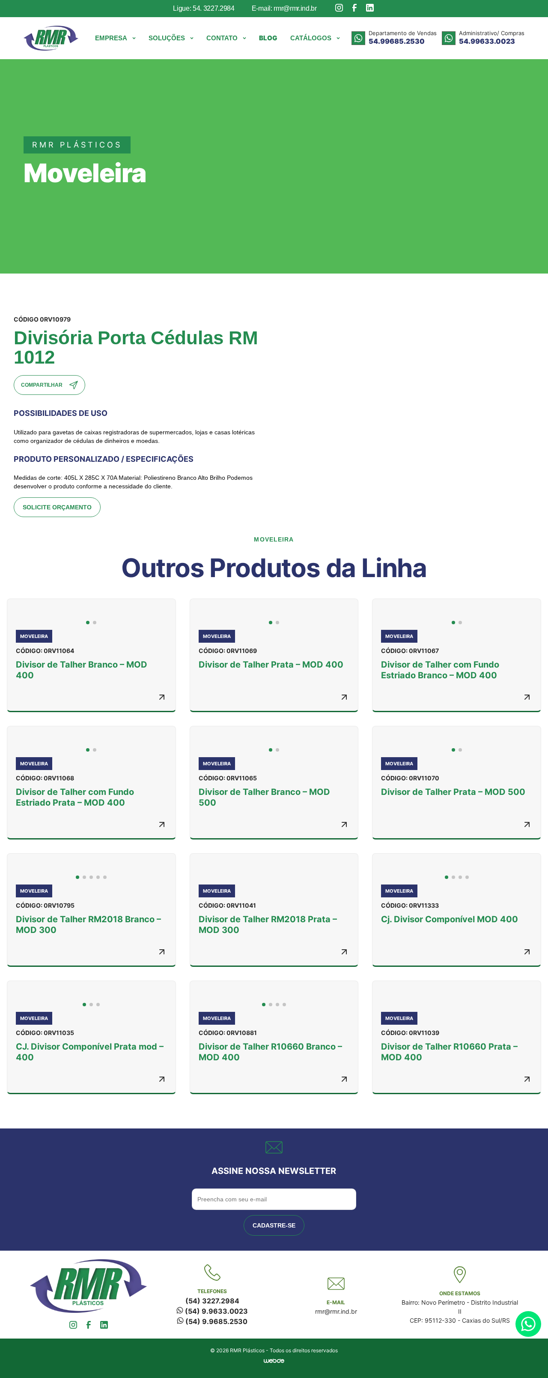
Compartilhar (42, 385)
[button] (115, 38)
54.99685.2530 (397, 41)
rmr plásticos (77, 144)
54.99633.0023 (487, 41)
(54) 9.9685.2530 (215, 1321)
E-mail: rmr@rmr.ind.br (284, 8)
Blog (268, 38)
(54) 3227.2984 (212, 1301)
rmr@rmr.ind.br (336, 1311)
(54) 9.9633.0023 (215, 1311)
